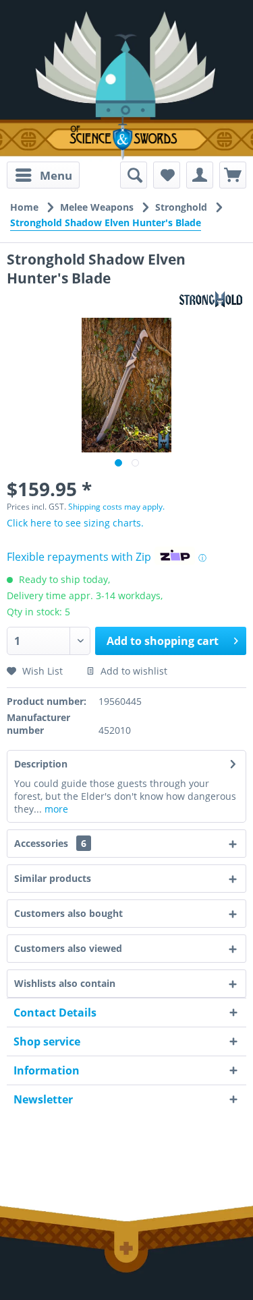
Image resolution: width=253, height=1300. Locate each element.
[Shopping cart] (232, 175)
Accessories (50, 843)
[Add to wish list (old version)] (166, 175)
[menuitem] (43, 175)
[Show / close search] (133, 175)
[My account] (199, 175)
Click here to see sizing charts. (75, 522)
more (55, 808)
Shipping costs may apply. (116, 506)
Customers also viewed (68, 948)
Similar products (52, 878)
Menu (56, 175)
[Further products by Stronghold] (210, 299)
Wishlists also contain (64, 983)
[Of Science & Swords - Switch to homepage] (126, 138)
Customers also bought (68, 913)
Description (40, 763)
